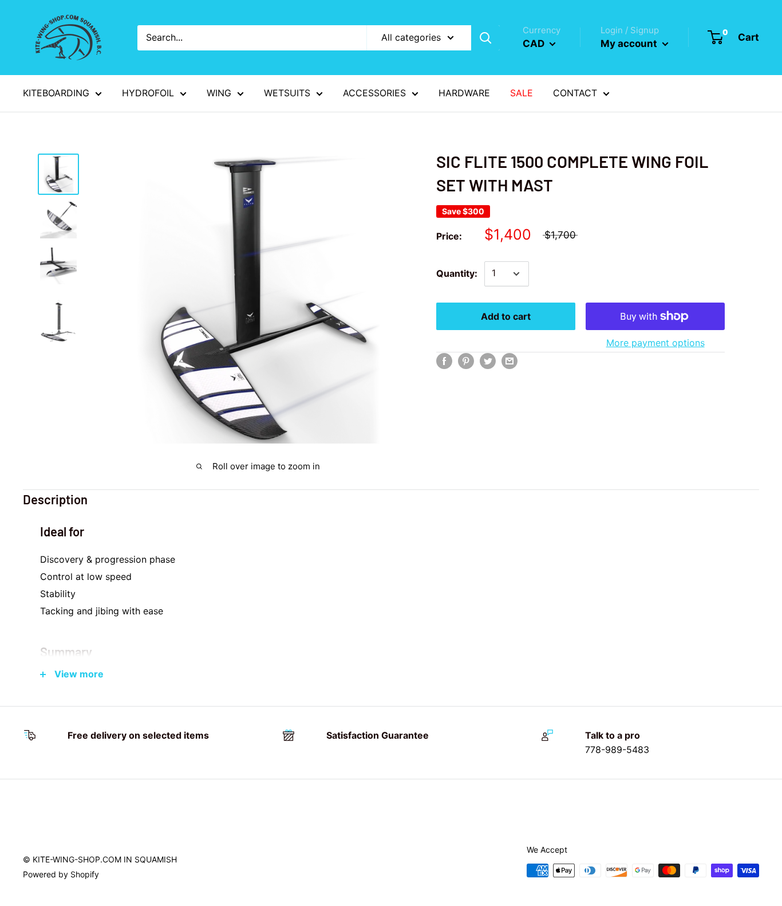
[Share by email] (509, 361)
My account (630, 43)
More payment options (655, 342)
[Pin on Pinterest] (466, 361)
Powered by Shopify (61, 874)
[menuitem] (521, 93)
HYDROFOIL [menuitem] (148, 93)
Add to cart (506, 316)
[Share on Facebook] (444, 361)
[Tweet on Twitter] (488, 361)
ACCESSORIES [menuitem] (374, 93)
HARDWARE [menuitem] (464, 93)
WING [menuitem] (219, 93)
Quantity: (456, 273)
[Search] (485, 37)
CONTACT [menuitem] (575, 93)
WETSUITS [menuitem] (287, 93)
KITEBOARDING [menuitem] (56, 93)
